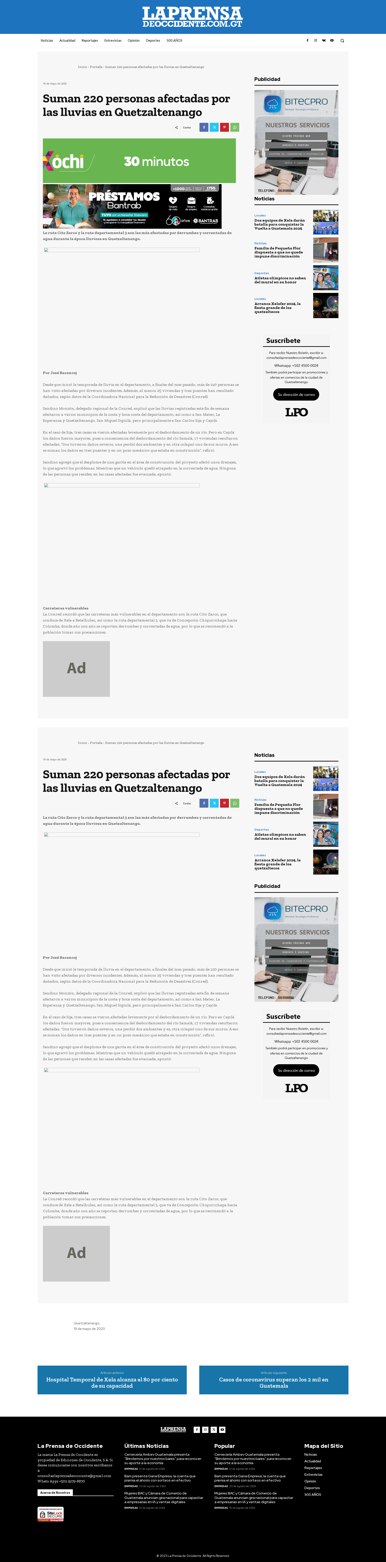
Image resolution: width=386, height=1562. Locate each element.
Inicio (82, 67)
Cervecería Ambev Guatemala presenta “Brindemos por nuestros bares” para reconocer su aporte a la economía (162, 1458)
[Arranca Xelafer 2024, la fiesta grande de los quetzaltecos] (325, 305)
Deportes (261, 273)
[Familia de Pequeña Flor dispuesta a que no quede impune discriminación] (325, 250)
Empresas (131, 1469)
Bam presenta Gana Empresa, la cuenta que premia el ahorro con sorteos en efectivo (160, 1478)
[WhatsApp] (234, 127)
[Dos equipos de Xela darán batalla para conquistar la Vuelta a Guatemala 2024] (325, 222)
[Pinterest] (224, 127)
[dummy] (141, 669)
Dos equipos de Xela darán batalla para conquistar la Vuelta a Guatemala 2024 (279, 224)
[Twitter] (214, 127)
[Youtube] (332, 41)
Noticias (260, 243)
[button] (342, 40)
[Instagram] (316, 41)
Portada (96, 67)
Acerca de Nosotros (55, 1492)
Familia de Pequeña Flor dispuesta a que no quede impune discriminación (278, 252)
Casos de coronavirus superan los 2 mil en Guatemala (273, 1382)
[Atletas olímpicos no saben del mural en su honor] (325, 277)
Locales (260, 215)
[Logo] (173, 1429)
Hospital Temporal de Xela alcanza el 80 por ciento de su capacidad (112, 1382)
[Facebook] (308, 41)
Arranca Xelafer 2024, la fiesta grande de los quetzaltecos (277, 307)
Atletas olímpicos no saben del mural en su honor (280, 280)
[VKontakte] (324, 41)
